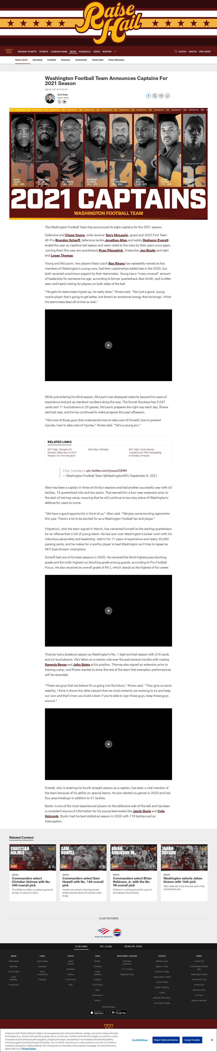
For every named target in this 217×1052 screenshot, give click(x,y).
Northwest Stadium (127, 956)
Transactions (97, 995)
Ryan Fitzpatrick (111, 250)
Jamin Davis (142, 811)
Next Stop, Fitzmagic (98, 449)
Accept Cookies (192, 1040)
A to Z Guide (127, 969)
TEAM (97, 956)
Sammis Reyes (56, 664)
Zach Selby (63, 94)
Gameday (14, 966)
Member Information (162, 998)
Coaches (97, 979)
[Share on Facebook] (148, 97)
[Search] (176, 51)
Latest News (14, 961)
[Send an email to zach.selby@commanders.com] (64, 102)
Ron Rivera (116, 263)
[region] (108, 1040)
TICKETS (162, 956)
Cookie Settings (140, 1040)
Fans (71, 985)
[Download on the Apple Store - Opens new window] (97, 1013)
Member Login (162, 961)
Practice (70, 974)
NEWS (13, 956)
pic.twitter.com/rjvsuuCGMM (107, 470)
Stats (97, 990)
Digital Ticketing (162, 987)
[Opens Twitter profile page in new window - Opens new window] (59, 102)
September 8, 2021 (143, 475)
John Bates (81, 664)
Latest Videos (42, 961)
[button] (108, 345)
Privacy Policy (29, 1048)
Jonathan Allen (116, 240)
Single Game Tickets (162, 977)
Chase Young (75, 235)
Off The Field (13, 971)
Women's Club (199, 990)
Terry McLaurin (117, 235)
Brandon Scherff (67, 240)
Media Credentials (199, 1000)
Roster (97, 961)
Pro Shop (199, 995)
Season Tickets (162, 966)
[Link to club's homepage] (9, 51)
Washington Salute (199, 974)
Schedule (98, 966)
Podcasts (42, 979)
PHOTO (70, 956)
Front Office (97, 985)
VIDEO (42, 956)
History (98, 1000)
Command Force (199, 979)
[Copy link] (167, 96)
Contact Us (199, 961)
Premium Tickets (162, 971)
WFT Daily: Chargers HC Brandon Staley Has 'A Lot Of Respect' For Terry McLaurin (62, 452)
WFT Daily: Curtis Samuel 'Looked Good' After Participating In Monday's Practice (145, 452)
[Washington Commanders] (108, 1027)
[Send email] (161, 97)
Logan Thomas (62, 255)
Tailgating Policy (127, 974)
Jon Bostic (148, 250)
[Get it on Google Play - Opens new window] (118, 1014)
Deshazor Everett (155, 240)
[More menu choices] (115, 51)
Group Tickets (162, 982)
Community (13, 985)
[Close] (211, 1040)
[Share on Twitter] (154, 97)
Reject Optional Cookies (166, 1040)
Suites (162, 992)
